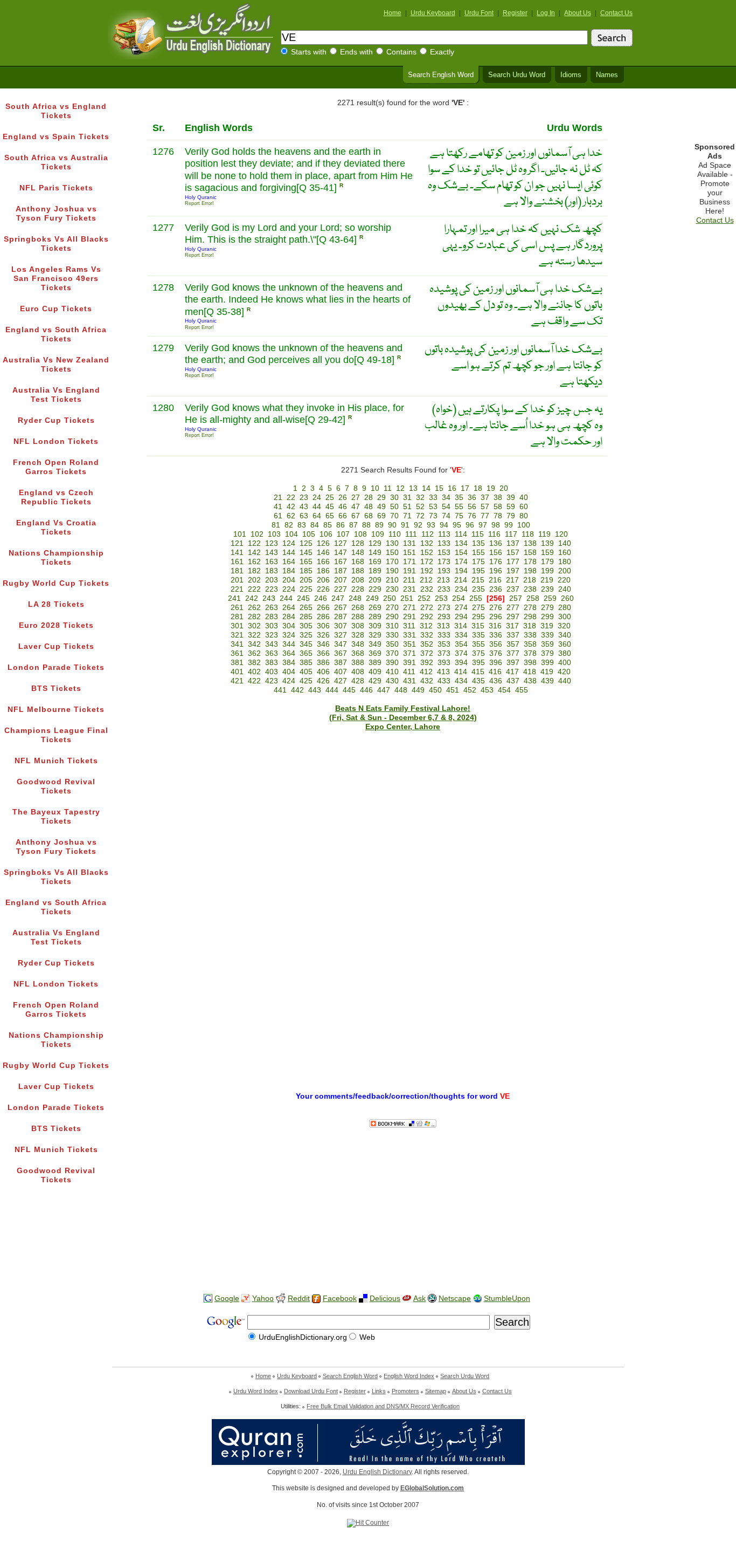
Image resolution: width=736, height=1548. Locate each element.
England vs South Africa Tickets (56, 334)
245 (303, 598)
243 (268, 598)
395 (478, 663)
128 (357, 543)
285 (306, 617)
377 (512, 653)
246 (320, 598)
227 (340, 589)
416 (495, 672)
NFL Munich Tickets (56, 761)
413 (443, 672)
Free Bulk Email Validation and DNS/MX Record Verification (383, 1406)
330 (392, 635)
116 (494, 534)
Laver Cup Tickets (56, 646)
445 (349, 690)
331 (409, 635)
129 (375, 543)
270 (392, 608)
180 (564, 562)
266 (323, 608)
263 (271, 608)
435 (478, 681)
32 (420, 498)
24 (317, 498)
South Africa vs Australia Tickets (56, 162)
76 (472, 516)
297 (512, 617)
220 (564, 580)
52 (420, 507)
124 (288, 543)
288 (357, 617)
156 (495, 553)
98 (495, 525)
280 (564, 608)
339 (547, 635)
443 (314, 690)
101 (239, 534)
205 (306, 580)
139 (547, 543)
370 (392, 653)
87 (353, 525)
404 (288, 672)
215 (477, 580)
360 (564, 644)
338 (530, 635)
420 (564, 672)
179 (547, 562)
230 (392, 589)
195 (478, 571)
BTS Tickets (56, 688)
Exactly (442, 52)
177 (512, 562)
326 (323, 635)
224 (288, 589)
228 (357, 589)
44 (317, 507)
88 (366, 525)
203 (271, 580)
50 (394, 507)
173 (444, 562)
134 (461, 543)
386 (323, 663)
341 (237, 644)
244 (286, 598)
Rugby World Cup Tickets (56, 583)
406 (323, 672)
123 (271, 543)
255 (475, 598)
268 (357, 608)
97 (482, 525)
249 (372, 598)
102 (257, 534)
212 (426, 580)
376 (495, 653)
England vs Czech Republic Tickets (56, 497)
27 (355, 498)
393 (444, 663)
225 (306, 589)
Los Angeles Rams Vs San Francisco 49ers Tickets (56, 278)
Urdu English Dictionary (377, 1472)
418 (529, 672)
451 (452, 690)
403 (271, 672)
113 (444, 534)
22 (291, 498)
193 (444, 571)
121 (237, 543)
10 (375, 488)
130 (392, 543)
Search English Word (441, 75)
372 (426, 653)
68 (368, 516)
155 (478, 553)
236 (495, 589)
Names (607, 75)
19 (491, 488)
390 (392, 663)
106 (326, 534)
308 (357, 626)
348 (357, 644)
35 (459, 498)
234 (461, 589)
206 (323, 580)
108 (360, 534)
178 (530, 562)
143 (271, 553)
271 (409, 608)
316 (495, 626)
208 (357, 580)
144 (288, 553)
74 (446, 516)
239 (547, 589)
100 (523, 525)
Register (515, 13)
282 (254, 617)
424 (288, 681)
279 (547, 608)
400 (564, 663)
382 (254, 663)
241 (234, 598)
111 (411, 534)
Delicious (385, 1298)
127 (340, 543)
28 (368, 498)
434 (461, 681)
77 (485, 516)
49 (381, 507)
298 (530, 617)
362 (254, 653)
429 (375, 681)
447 (383, 690)
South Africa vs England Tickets (56, 111)
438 (530, 681)
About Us (577, 13)
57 (485, 507)
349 (375, 644)
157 (512, 553)
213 (443, 580)
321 (237, 635)
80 (523, 516)
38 (498, 498)
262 (254, 608)
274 (461, 608)
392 (426, 663)
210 (392, 580)
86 (340, 525)
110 (394, 534)
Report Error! (199, 203)
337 (512, 635)
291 (409, 617)
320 (564, 626)
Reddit (299, 1298)
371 (409, 653)
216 (495, 580)
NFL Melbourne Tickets (56, 709)
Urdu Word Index (255, 1391)
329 (375, 635)
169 (375, 562)
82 (288, 525)
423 (271, 681)
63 (304, 516)
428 (357, 681)
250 (389, 598)
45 (329, 507)
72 (420, 516)
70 (394, 516)
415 (477, 672)
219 (546, 580)
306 (323, 626)
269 (375, 608)
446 (366, 690)
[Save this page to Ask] (406, 1298)
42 (291, 507)
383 (271, 663)
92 (418, 525)
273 (444, 608)
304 (288, 626)
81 (276, 525)
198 (530, 571)
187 (340, 571)
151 (409, 553)
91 (405, 525)
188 (357, 571)
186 (323, 571)
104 (291, 534)
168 (357, 562)
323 (271, 635)
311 (409, 626)
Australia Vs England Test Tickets (56, 394)
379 (547, 653)
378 (530, 653)
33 (433, 498)
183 (271, 571)
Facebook (340, 1298)
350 (392, 644)
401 (237, 672)
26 (342, 498)
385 (306, 663)
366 (323, 653)
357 (512, 644)
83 (301, 525)
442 (297, 690)
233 (444, 589)
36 (472, 498)
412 (426, 672)
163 (271, 562)
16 (452, 488)
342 (254, 644)
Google (226, 1298)
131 (409, 543)
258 (532, 598)
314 (460, 626)
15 (439, 488)
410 (392, 672)
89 (379, 525)
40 (523, 498)
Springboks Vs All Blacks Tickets (56, 243)
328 (357, 635)
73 (433, 516)
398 (530, 663)
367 (340, 653)
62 (291, 516)
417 (512, 672)
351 (409, 644)
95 (457, 525)
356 (495, 644)
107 (343, 534)
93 (431, 525)
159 (547, 553)
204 (288, 580)
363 (271, 653)
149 (375, 553)
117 (511, 534)
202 (254, 580)
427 (340, 681)
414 (460, 672)
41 (278, 507)
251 (406, 598)
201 (237, 580)
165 (306, 562)
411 (409, 672)
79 (510, 516)
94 (444, 525)
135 (478, 543)
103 (274, 534)
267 (340, 608)
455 (521, 690)
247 (337, 598)
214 (460, 580)
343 (271, 644)
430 (392, 681)
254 (458, 598)
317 (512, 626)
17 (465, 488)
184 (288, 571)
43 (304, 507)
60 (523, 507)
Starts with (309, 52)
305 (306, 626)
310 (392, 626)
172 (426, 562)
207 (340, 580)
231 (409, 589)
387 (340, 663)
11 (388, 488)
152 (426, 553)
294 (461, 617)
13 (413, 488)
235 (478, 589)
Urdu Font (479, 13)
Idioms (570, 75)
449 (418, 690)
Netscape (455, 1298)
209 (375, 580)
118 (528, 534)
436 (495, 681)
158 (530, 553)
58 (498, 507)
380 (564, 653)
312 (426, 626)
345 (306, 644)
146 (323, 553)
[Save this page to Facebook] (316, 1299)
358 (530, 644)
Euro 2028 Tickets (56, 625)
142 (254, 553)
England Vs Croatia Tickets (56, 527)
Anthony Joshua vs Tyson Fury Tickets (56, 213)
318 (529, 626)
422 (254, 681)
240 (564, 589)
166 (323, 562)
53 (433, 507)
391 (409, 663)
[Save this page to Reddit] (281, 1299)
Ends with (356, 52)
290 (392, 617)
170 (392, 562)
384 (288, 663)
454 (504, 690)
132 (426, 543)
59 (510, 507)
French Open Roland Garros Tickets (56, 467)
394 (461, 663)
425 (306, 681)
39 (510, 498)
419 (546, 672)
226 (323, 589)
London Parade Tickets (56, 667)
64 (317, 516)
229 (375, 589)
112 (427, 534)
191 (409, 571)
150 (392, 553)
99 (508, 525)
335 (478, 635)
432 (426, 681)
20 (503, 488)
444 (331, 690)
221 (237, 589)
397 (512, 663)
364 (288, 653)
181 (237, 571)
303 (271, 626)
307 (340, 626)
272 (426, 608)
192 (426, 571)
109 (377, 534)
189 (375, 571)
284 (288, 617)
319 (546, 626)
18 (478, 488)
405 (306, 672)
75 (459, 516)
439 (547, 681)
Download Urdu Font (311, 1391)
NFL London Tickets (56, 441)
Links (379, 1391)
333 (444, 635)
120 (561, 534)
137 (512, 543)
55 (459, 507)
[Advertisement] (368, 1251)
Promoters (405, 1391)
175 (478, 562)
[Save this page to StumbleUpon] (477, 1298)
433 (444, 681)
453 (487, 690)
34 (446, 498)
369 (375, 653)
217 (512, 580)
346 (323, 644)
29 (381, 498)
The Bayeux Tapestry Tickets (56, 816)
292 (426, 617)
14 (426, 488)
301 (237, 626)
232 (426, 589)
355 (478, 644)
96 (470, 525)
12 (400, 488)
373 (444, 653)
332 (426, 635)
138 (530, 543)
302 (254, 626)
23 (304, 498)
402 (254, 672)
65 (329, 516)
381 (237, 663)
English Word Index (409, 1376)
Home (392, 13)
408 (357, 672)
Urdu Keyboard (433, 13)
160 (564, 553)
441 (280, 690)
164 (288, 562)
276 (495, 608)
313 (443, 626)
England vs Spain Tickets (56, 137)
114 (461, 534)
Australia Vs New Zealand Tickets (56, 364)
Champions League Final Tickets (56, 735)
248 (355, 598)
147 (340, 553)
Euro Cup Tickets (56, 309)
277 (512, 608)
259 (550, 598)
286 (323, 617)
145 (306, 553)
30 (394, 498)
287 (340, 617)
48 (368, 507)
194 (461, 571)
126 (323, 543)
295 (478, 617)
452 (469, 690)
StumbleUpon (507, 1298)
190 (392, 571)
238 (530, 589)
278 (530, 608)
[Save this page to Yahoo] (245, 1298)
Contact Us (616, 13)
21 (278, 498)
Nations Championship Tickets (56, 557)
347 (340, 644)
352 (426, 644)
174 (461, 562)
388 (357, 663)
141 (237, 553)
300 (564, 617)
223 (271, 589)
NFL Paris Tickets (56, 188)
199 (547, 571)
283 (271, 617)
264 (288, 608)
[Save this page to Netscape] (432, 1298)
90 (392, 525)
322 (254, 635)
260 (567, 598)
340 (564, 635)
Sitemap (435, 1391)
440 (564, 681)
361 (237, 653)
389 (375, 663)
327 (340, 635)
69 (381, 516)
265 (306, 608)
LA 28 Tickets (56, 604)
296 (495, 617)
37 (485, 498)
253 (441, 598)
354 (461, 644)
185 (306, 571)
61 (278, 516)
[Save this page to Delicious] (363, 1298)
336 (495, 635)
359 (547, 644)
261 (237, 608)
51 (407, 507)
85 (327, 525)
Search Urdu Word (516, 75)
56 (472, 507)
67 (355, 516)
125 (306, 543)
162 (254, 562)
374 (461, 653)
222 (254, 589)
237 (512, 589)
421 (237, 681)
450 (435, 690)
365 (306, 653)
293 (444, 617)
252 (424, 598)
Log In (546, 13)
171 (409, 562)
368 (357, 653)
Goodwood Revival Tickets (56, 786)
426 (323, 681)
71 (407, 516)
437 (512, 681)
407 (340, 672)
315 (477, 626)
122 (254, 543)
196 (495, 571)
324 (288, 635)
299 (547, 617)
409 (375, 672)
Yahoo (263, 1298)
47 (355, 507)
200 (564, 571)
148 (357, 553)
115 (477, 534)
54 (446, 507)
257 (515, 598)
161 (237, 562)
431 (409, 681)
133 (444, 543)
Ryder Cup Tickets (56, 420)
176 (495, 562)
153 (444, 553)
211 (409, 580)
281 (237, 617)
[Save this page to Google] (208, 1298)
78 (498, 516)
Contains (401, 52)
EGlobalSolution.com (432, 1488)
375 (478, 653)
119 (544, 534)
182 (254, 571)
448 (400, 690)
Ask (419, 1298)
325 (306, 635)
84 (314, 525)
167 (340, 562)
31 (407, 498)
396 (495, 663)
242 (251, 598)
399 (547, 663)
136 (495, 543)
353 (444, 644)
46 (342, 507)
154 (461, 553)
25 (329, 498)
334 (461, 635)
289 (375, 617)
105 (308, 534)
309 (375, 626)
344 (288, 644)
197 (512, 571)
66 (342, 516)
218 (529, 580)
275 (478, 608)
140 (564, 543)
